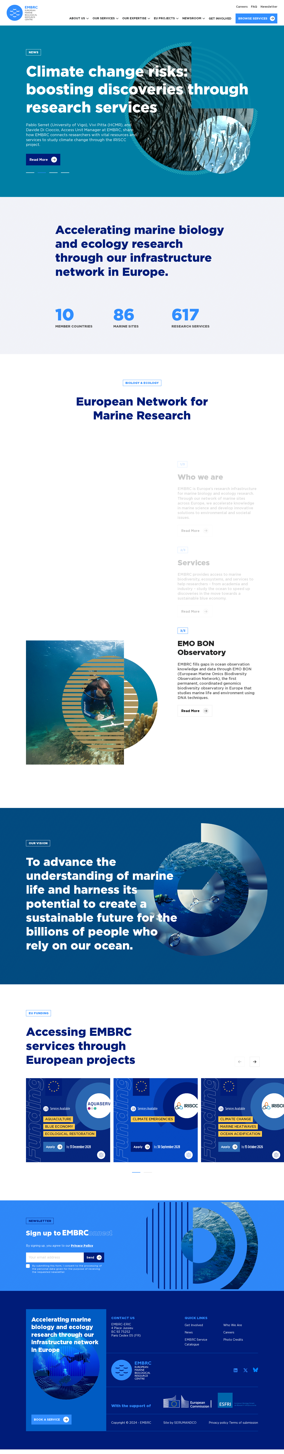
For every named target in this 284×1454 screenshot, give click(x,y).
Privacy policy (219, 1422)
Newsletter (269, 6)
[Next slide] (255, 1062)
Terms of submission (243, 1422)
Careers (242, 6)
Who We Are (232, 1325)
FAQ (254, 6)
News (189, 1332)
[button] (30, 172)
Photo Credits (233, 1339)
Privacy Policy (82, 1245)
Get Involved (220, 18)
